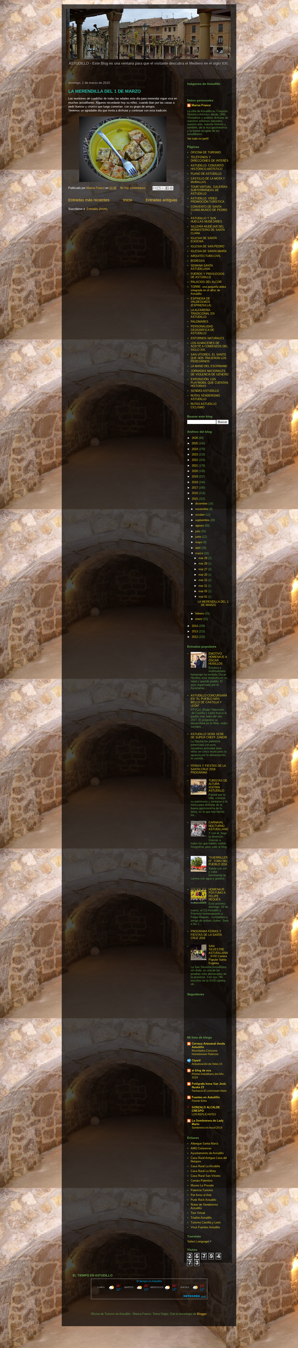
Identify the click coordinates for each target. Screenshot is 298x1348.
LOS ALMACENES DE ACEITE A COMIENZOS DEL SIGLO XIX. (209, 346)
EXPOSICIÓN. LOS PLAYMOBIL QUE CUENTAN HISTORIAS (209, 383)
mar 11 (203, 585)
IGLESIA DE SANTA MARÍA (209, 251)
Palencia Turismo (202, 1190)
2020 (195, 471)
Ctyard (196, 1060)
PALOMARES (199, 321)
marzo (199, 553)
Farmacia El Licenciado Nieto (209, 1090)
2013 (195, 631)
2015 (195, 498)
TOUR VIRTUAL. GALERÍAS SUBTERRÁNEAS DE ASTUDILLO (209, 190)
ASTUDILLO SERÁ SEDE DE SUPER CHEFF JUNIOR (209, 735)
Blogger (201, 1313)
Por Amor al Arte (201, 1195)
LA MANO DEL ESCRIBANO (209, 366)
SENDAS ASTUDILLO (205, 390)
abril (198, 547)
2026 (195, 438)
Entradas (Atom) (97, 208)
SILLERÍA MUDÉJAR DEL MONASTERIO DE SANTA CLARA (208, 230)
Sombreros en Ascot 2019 (207, 1127)
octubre (200, 514)
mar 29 (203, 558)
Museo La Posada (202, 1185)
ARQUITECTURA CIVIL (206, 256)
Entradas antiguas (161, 200)
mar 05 (203, 591)
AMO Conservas (201, 1148)
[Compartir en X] (163, 188)
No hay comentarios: (133, 188)
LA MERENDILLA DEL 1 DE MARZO (104, 91)
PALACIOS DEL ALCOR (206, 282)
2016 (195, 493)
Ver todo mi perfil (198, 138)
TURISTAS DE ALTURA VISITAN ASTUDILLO (218, 785)
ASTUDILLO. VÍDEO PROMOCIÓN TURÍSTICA (207, 200)
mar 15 (203, 580)
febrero (200, 613)
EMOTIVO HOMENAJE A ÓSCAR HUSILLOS (218, 658)
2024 (195, 449)
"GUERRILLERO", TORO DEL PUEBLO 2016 (218, 861)
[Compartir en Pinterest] (171, 188)
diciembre (201, 503)
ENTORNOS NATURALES (207, 338)
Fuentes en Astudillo (206, 1097)
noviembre (202, 509)
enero (199, 619)
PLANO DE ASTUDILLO (206, 173)
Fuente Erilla (199, 1100)
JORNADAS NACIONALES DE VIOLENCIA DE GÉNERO (209, 372)
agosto (200, 525)
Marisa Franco (201, 105)
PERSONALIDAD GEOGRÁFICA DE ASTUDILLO (202, 330)
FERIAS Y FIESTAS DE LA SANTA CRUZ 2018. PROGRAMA (208, 769)
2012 (195, 636)
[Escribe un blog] (159, 188)
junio (198, 536)
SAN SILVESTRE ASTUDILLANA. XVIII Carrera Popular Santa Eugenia (218, 954)
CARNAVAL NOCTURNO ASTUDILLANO (218, 826)
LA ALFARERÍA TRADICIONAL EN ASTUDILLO (202, 313)
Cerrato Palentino (201, 1180)
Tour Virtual (198, 1213)
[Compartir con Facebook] (167, 188)
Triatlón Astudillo (201, 1217)
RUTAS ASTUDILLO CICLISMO (203, 405)
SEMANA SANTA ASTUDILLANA (202, 267)
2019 (195, 476)
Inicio (127, 200)
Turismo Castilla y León (206, 1222)
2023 (195, 454)
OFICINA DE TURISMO (206, 152)
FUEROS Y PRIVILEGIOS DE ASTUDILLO (207, 275)
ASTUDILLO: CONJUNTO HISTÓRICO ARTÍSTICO (207, 167)
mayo (199, 542)
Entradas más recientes (89, 200)
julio (198, 531)
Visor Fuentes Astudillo (205, 1227)
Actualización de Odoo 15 (207, 1064)
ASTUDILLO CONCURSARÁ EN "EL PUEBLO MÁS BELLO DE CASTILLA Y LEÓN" (209, 700)
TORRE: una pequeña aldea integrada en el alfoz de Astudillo (208, 290)
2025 (195, 443)
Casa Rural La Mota (203, 1171)
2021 (195, 465)
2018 (195, 482)
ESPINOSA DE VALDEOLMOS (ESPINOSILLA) (201, 302)
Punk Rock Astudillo (203, 1199)
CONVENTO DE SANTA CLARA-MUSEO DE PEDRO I (209, 210)
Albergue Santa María (204, 1143)
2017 (195, 487)
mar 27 (203, 569)
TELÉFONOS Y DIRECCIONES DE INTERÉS (209, 159)
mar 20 (203, 574)
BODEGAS (198, 260)
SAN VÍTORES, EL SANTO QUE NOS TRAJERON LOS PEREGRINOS (208, 358)
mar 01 (203, 596)
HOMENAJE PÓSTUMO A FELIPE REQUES (217, 894)
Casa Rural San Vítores (206, 1175)
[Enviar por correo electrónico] (154, 188)
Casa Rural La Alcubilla (205, 1166)
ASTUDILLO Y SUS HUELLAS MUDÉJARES (206, 220)
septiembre (202, 520)
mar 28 (203, 563)
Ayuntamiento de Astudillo (207, 1153)
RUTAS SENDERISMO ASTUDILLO (205, 397)
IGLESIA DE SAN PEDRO (207, 246)
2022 (195, 460)
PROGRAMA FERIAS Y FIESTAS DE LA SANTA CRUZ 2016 (206, 935)
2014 (195, 626)
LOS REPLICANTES (204, 1114)
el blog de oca (201, 1070)
